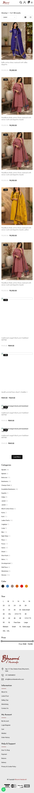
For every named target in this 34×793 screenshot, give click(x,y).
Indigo (3, 497)
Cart (2, 729)
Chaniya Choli (5, 485)
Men (2, 532)
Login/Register (5, 725)
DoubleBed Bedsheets (8, 489)
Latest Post (5, 696)
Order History (5, 737)
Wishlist (3, 733)
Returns (3, 758)
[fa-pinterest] (21, 782)
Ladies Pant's (5, 520)
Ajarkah (3, 473)
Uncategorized (5, 563)
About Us (4, 692)
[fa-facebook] (13, 782)
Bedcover (4, 477)
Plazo (3, 540)
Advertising (4, 704)
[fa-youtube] (17, 782)
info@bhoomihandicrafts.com (14, 679)
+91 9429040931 (10, 675)
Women (3, 575)
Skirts (3, 559)
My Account (5, 721)
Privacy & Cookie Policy (8, 766)
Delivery (3, 762)
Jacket (3, 501)
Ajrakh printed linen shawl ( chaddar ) (14, 392)
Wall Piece (4, 567)
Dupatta (3, 493)
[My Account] (24, 2)
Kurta (3, 512)
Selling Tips (4, 700)
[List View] (30, 17)
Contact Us (4, 708)
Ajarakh (3, 470)
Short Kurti (4, 555)
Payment (4, 754)
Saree (3, 548)
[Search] (20, 2)
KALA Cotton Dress (7, 509)
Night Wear (4, 536)
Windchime (4, 571)
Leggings (4, 524)
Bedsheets (4, 481)
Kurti (2, 516)
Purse (3, 544)
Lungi (3, 528)
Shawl (3, 551)
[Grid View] (25, 17)
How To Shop (5, 750)
